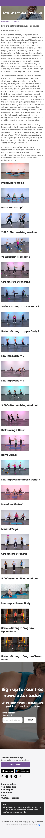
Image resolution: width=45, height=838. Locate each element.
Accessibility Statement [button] (12, 825)
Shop (3, 795)
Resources (6, 792)
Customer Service (10, 798)
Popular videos (8, 784)
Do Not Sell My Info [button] (29, 823)
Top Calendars (8, 787)
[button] (8, 771)
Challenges (7, 789)
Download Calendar (10, 21)
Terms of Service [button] (37, 821)
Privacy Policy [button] (14, 823)
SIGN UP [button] (29, 720)
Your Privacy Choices (30, 825)
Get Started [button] (15, 765)
